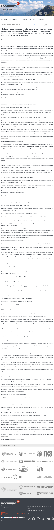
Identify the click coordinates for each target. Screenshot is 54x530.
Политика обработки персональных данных (13, 520)
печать (41, 24)
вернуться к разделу (9, 445)
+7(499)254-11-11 (31, 513)
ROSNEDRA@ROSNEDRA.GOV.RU (36, 510)
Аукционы (8, 39)
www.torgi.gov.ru (4, 138)
